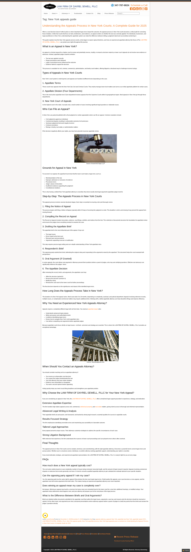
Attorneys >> (66, 13)
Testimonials (78, 13)
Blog (98, 13)
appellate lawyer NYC (139, 519)
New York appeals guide (74, 521)
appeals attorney (101, 519)
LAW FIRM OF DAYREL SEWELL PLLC (54, 521)
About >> (54, 13)
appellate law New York (125, 519)
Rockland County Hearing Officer (124, 541)
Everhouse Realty (104, 534)
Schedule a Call (139, 5)
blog (91, 519)
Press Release (109, 13)
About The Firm (53, 534)
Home (46, 13)
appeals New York (111, 519)
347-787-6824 (121, 5)
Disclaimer (94, 534)
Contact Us (89, 13)
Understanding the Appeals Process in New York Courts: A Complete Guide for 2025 (94, 25)
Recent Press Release (127, 537)
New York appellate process (90, 521)
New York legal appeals (107, 521)
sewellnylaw (50, 519)
